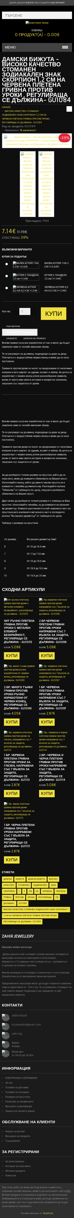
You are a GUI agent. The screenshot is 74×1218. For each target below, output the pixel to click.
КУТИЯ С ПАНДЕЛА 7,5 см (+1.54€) (55, 277)
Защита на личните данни (20, 1110)
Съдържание (12, 1140)
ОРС (68, 1191)
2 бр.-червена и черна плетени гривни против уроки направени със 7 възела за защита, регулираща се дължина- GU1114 (53, 767)
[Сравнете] (31, 612)
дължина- (9, 903)
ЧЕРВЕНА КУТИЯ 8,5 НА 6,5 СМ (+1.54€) (56, 289)
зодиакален (40, 885)
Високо (53, 879)
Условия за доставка (16, 1087)
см (30, 891)
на (37, 891)
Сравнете (11, 338)
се (57, 897)
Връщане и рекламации (18, 1106)
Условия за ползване (17, 1092)
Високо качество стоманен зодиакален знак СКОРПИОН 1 (36, 909)
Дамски (8, 879)
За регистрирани (14, 1161)
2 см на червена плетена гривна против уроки (30, 915)
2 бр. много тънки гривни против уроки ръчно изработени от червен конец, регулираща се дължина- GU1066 (18, 697)
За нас (9, 1082)
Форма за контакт (15, 1131)
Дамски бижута (36, 879)
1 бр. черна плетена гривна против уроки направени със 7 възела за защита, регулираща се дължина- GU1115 (19, 835)
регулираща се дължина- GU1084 (22, 921)
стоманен (23, 885)
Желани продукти (15, 1170)
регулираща (45, 897)
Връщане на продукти (17, 1136)
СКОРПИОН (9, 891)
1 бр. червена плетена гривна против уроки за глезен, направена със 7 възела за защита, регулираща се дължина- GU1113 (19, 767)
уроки (31, 897)
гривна (7, 897)
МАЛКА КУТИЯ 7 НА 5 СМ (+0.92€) (56, 265)
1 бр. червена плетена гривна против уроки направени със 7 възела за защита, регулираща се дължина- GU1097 (54, 697)
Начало (6, 107)
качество (9, 885)
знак (53, 885)
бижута (20, 879)
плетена (61, 891)
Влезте (30, 2)
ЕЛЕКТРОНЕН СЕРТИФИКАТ (21, 1077)
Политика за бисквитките (19, 1101)
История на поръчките (18, 1166)
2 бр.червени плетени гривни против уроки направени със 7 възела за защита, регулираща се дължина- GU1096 (54, 631)
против (19, 897)
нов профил (57, 2)
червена (47, 891)
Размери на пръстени (17, 1096)
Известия (10, 1175)
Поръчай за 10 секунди (19, 332)
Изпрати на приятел (34, 338)
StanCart (48, 1213)
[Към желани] (24, 612)
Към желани (13, 326)
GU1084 (23, 903)
